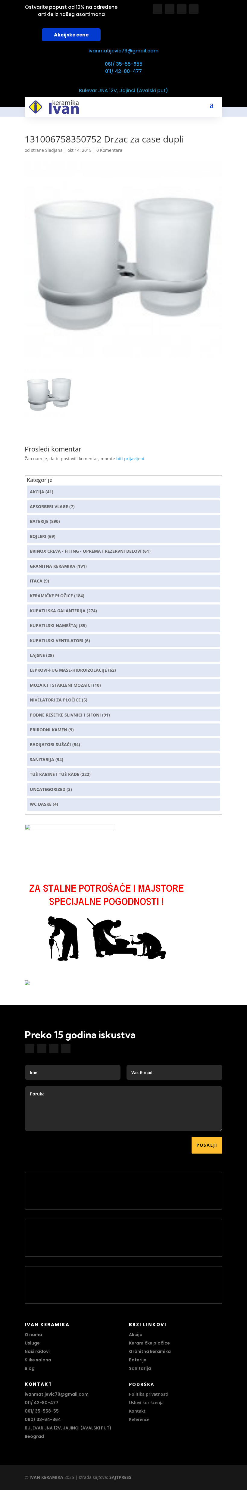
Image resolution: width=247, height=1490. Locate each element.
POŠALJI (206, 1145)
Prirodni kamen (48, 730)
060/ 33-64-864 (43, 1420)
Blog (30, 1368)
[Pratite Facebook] (157, 9)
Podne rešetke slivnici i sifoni (65, 715)
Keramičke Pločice (51, 595)
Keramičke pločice (149, 1343)
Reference (139, 1419)
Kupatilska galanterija (58, 611)
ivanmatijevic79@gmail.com (123, 50)
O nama (33, 1335)
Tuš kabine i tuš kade (54, 774)
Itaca (36, 581)
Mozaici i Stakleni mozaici (61, 685)
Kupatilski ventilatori (56, 640)
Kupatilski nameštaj (54, 625)
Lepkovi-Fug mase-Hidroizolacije (68, 670)
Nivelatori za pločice (55, 700)
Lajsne (37, 655)
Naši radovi (37, 1351)
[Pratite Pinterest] (194, 9)
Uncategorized (47, 789)
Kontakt (137, 1411)
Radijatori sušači (50, 744)
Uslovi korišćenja (146, 1402)
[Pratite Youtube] (181, 9)
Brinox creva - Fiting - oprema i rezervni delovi (86, 551)
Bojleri (38, 536)
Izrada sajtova (93, 1477)
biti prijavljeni (130, 458)
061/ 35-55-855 (123, 64)
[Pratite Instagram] (169, 9)
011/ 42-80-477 (123, 71)
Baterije (39, 521)
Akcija (37, 492)
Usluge (32, 1343)
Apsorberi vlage (49, 506)
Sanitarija (42, 759)
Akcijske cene (71, 34)
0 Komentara (109, 150)
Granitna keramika (52, 566)
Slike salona (38, 1360)
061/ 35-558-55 (42, 1411)
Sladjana (54, 150)
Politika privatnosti (148, 1394)
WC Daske (41, 804)
